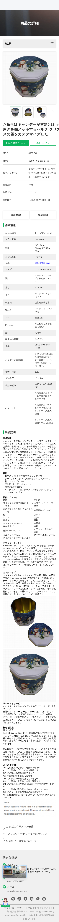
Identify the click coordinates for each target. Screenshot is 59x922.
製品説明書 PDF (42, 263)
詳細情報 (16, 215)
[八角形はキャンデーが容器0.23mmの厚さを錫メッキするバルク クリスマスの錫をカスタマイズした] (29, 78)
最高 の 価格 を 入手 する (18, 143)
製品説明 (43, 215)
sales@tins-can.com (17, 891)
